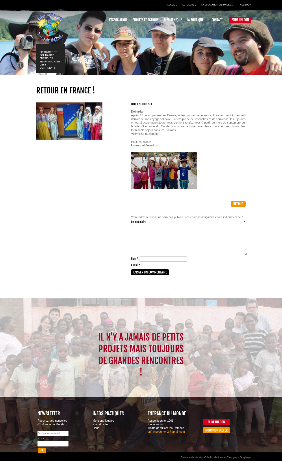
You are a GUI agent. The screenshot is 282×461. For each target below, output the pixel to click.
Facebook (245, 5)
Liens (96, 428)
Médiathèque (173, 20)
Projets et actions (145, 20)
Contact (217, 20)
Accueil (172, 5)
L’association (118, 20)
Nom (134, 259)
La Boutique (195, 20)
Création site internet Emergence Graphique (227, 457)
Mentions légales (103, 420)
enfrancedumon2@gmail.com (166, 431)
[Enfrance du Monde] (50, 26)
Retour (238, 204)
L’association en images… (217, 5)
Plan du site (100, 424)
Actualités (189, 5)
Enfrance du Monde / (192, 457)
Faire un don (240, 20)
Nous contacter (216, 430)
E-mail (135, 265)
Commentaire (188, 222)
